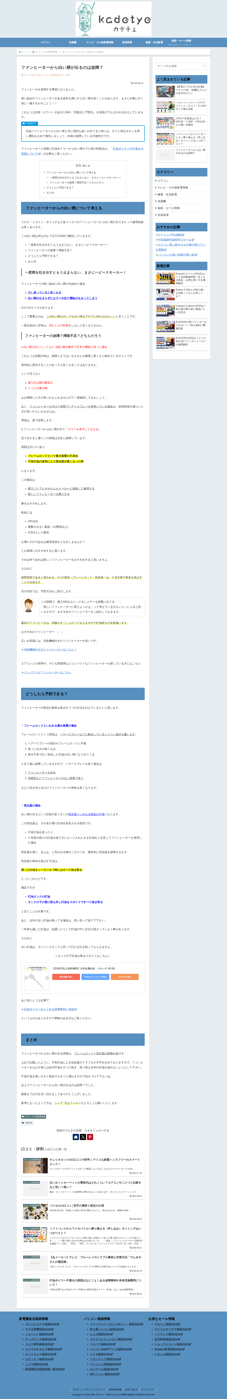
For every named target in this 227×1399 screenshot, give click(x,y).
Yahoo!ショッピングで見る (95, 977)
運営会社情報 (115, 1389)
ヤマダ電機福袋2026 (38, 1329)
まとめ (50, 192)
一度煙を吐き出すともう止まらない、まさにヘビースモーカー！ (85, 177)
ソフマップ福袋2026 (167, 1334)
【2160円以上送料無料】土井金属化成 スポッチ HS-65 (83, 968)
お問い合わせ (131, 1389)
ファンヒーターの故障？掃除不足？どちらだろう (77, 182)
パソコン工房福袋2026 (104, 1364)
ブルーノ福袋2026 (165, 1324)
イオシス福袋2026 (165, 1354)
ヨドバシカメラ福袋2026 (40, 1324)
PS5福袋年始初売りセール (174, 239)
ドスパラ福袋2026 (101, 1344)
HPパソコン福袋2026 (103, 1374)
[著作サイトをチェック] (76, 1137)
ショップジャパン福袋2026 (171, 1344)
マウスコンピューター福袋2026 (109, 1339)
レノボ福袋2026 (100, 1334)
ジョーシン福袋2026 (38, 1334)
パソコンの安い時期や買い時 (176, 254)
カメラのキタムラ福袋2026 (42, 1349)
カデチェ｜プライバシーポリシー (89, 1389)
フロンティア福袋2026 (104, 1359)
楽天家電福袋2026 (165, 1339)
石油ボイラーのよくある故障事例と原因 (49, 1009)
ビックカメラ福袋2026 (39, 1354)
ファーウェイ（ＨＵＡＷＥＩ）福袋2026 (115, 1324)
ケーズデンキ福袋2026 (39, 1339)
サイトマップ (147, 1389)
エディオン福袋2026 (38, 1359)
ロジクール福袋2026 (103, 1369)
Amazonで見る (124, 977)
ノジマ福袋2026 (35, 1364)
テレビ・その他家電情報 (35, 1117)
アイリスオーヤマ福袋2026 (171, 1329)
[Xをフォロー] (83, 1137)
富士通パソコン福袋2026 (105, 1329)
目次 (78, 165)
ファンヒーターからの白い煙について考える (71, 172)
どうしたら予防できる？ (60, 187)
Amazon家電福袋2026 (168, 1349)
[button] (204, 66)
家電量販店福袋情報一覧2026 (43, 1369)
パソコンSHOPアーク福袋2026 (109, 1349)
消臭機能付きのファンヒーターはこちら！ (50, 649)
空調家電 (28, 1123)
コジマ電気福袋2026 (38, 1344)
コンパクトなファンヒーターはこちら (47, 672)
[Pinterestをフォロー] (90, 1137)
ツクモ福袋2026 (100, 1354)
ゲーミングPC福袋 (170, 234)
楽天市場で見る (66, 977)
